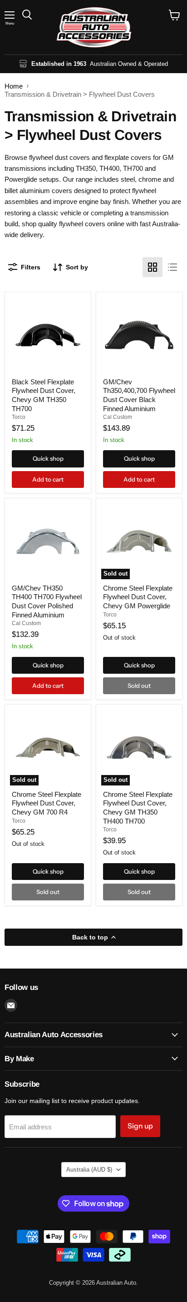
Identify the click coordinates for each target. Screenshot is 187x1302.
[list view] (172, 267)
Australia (89, 1169)
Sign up (140, 1126)
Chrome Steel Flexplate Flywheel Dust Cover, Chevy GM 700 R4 (46, 803)
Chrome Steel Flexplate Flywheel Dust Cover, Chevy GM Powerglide (137, 597)
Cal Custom (117, 417)
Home (14, 86)
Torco (18, 417)
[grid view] (152, 267)
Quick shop (48, 458)
